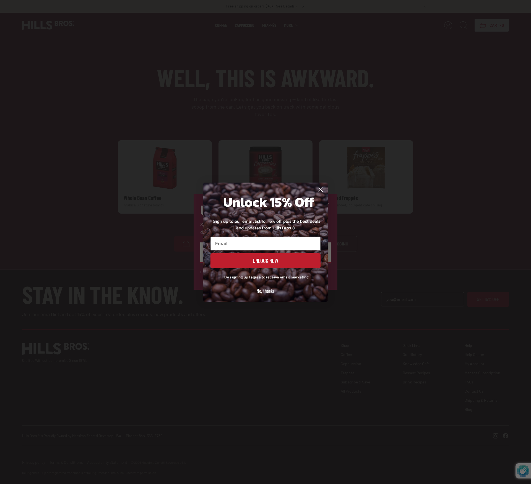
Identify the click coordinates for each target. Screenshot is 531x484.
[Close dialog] (321, 189)
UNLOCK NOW (265, 260)
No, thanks (266, 291)
